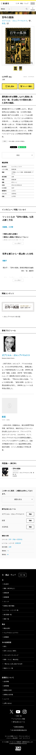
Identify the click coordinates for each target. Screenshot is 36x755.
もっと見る (17, 243)
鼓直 (3, 23)
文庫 (10, 547)
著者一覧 (6, 619)
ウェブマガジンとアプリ (11, 632)
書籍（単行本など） (10, 588)
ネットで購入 (27, 86)
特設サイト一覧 (8, 668)
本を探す (6, 584)
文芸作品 (19, 539)
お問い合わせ (8, 703)
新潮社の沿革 (8, 690)
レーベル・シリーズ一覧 (11, 610)
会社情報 (6, 681)
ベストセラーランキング (11, 655)
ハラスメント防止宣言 (12, 738)
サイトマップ (26, 738)
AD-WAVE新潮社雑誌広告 (19, 730)
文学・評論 (12, 539)
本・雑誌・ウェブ (23, 3)
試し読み (11, 86)
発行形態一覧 (8, 614)
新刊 (5, 646)
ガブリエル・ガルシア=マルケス (14, 21)
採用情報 (6, 686)
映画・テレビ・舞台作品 (11, 659)
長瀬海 (4, 227)
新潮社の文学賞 (8, 694)
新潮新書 (6, 597)
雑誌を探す (7, 628)
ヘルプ (20, 738)
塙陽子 (4, 261)
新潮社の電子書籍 (9, 606)
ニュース (6, 699)
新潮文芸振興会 (19, 727)
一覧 (23, 575)
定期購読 (6, 637)
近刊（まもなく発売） (10, 651)
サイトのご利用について (11, 736)
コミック (6, 601)
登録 (30, 514)
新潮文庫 (18, 543)
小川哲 (11, 227)
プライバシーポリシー (24, 736)
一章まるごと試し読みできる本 (13, 664)
